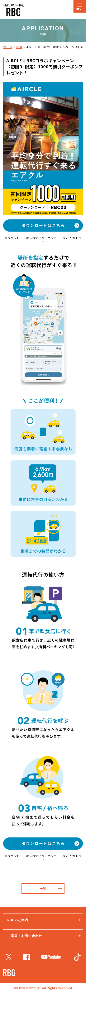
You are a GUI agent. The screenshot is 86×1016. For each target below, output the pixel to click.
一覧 (43, 888)
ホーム (7, 47)
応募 (19, 47)
